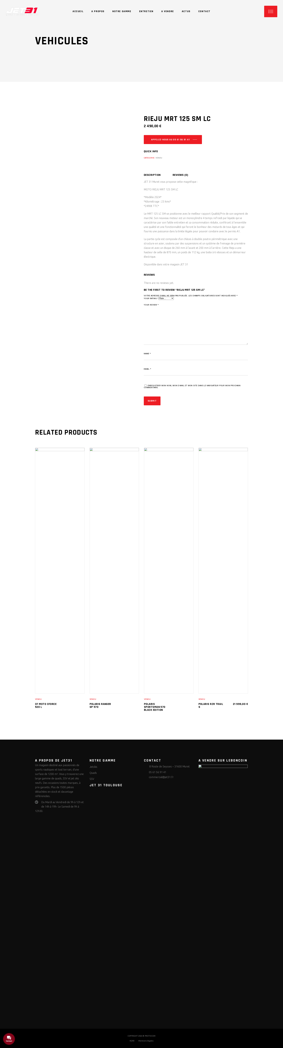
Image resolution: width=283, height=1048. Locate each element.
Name (147, 353)
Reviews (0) (180, 175)
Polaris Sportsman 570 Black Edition (154, 707)
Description (152, 175)
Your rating (151, 298)
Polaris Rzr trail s (210, 705)
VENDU (159, 157)
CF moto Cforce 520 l (46, 705)
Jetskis (93, 766)
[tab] (158, 175)
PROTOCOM (150, 1036)
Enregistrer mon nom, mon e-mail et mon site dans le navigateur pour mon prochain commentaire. (192, 386)
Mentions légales (145, 1041)
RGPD (132, 1041)
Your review (151, 305)
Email (147, 369)
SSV (92, 778)
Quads (93, 772)
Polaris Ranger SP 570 (100, 705)
